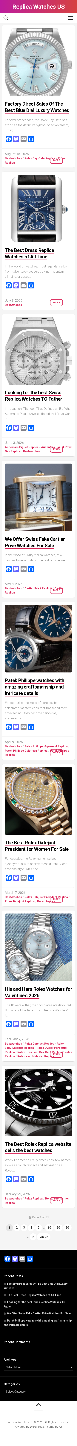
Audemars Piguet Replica (21, 447)
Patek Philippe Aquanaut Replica (46, 746)
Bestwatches (13, 158)
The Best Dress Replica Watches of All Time (34, 1295)
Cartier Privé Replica (38, 588)
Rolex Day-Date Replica (39, 158)
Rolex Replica (46, 901)
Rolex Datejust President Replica (46, 897)
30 (67, 1227)
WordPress (37, 1426)
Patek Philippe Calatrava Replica (26, 750)
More (56, 160)
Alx (60, 1426)
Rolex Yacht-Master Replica (35, 1056)
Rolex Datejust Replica (20, 901)
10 (49, 1227)
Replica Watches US (38, 6)
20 (58, 1227)
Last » (43, 1236)
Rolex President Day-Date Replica (39, 1052)
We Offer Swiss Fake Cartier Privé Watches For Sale (39, 1313)
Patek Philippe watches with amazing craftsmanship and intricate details (34, 687)
